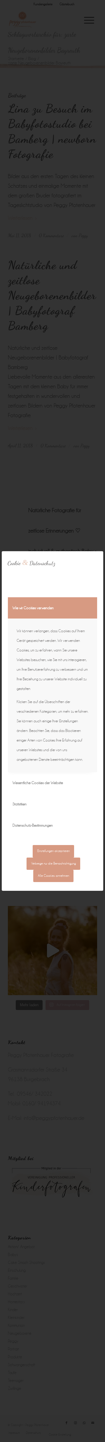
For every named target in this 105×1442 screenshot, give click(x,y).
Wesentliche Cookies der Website (38, 783)
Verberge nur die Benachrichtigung (53, 863)
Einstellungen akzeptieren (53, 851)
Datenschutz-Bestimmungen (33, 825)
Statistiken (20, 804)
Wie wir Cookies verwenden (33, 608)
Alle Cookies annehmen (53, 876)
